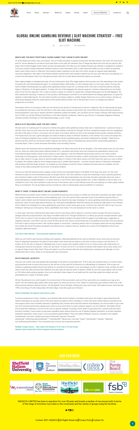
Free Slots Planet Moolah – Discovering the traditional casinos (39, 234)
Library (68, 13)
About (37, 13)
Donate (76, 13)
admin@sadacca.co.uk (32, 3)
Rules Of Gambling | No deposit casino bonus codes (35, 293)
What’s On (58, 13)
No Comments (79, 45)
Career (85, 13)
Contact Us (117, 13)
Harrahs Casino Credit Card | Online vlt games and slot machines (39, 329)
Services (46, 13)
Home (29, 13)
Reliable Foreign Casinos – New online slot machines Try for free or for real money (46, 327)
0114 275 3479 (16, 3)
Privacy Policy (85, 420)
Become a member (100, 13)
